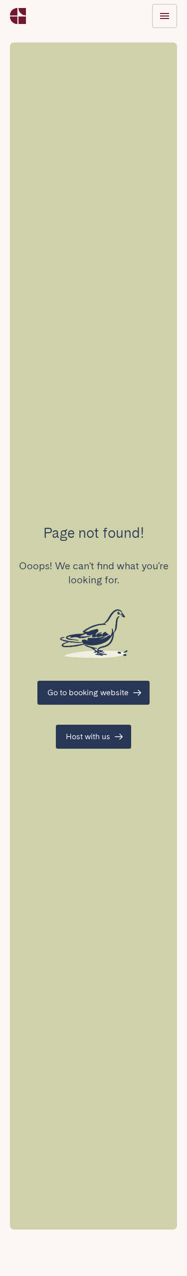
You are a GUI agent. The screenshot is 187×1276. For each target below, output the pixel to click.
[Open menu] (164, 16)
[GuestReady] (18, 16)
